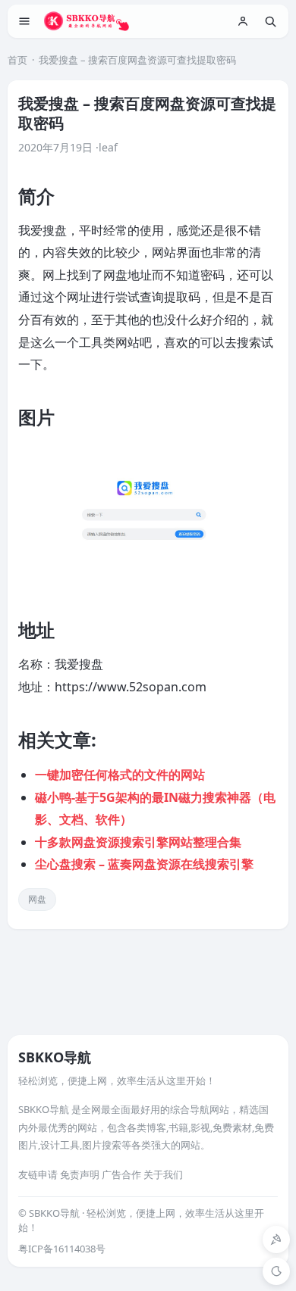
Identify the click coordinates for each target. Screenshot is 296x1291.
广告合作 (121, 1174)
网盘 (37, 899)
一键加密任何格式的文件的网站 (120, 774)
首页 (17, 60)
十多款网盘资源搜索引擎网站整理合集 (138, 842)
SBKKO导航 (54, 1057)
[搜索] (270, 21)
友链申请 (38, 1174)
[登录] (243, 21)
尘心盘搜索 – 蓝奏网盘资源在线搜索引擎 (144, 864)
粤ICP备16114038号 (61, 1248)
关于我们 (163, 1174)
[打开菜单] (24, 21)
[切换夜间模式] (276, 1271)
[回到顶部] (276, 1239)
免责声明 (79, 1174)
